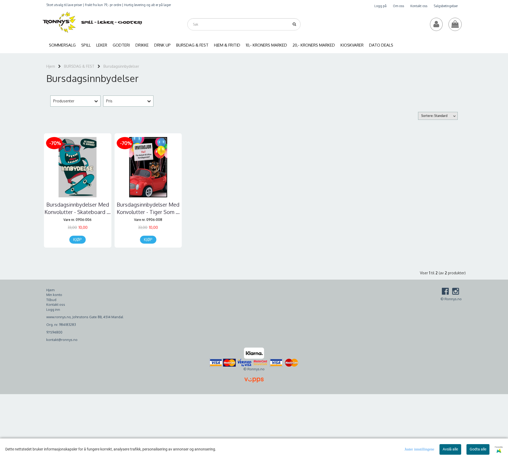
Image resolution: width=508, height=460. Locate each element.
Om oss (398, 6)
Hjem (50, 66)
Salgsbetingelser (446, 6)
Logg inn (53, 309)
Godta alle (478, 449)
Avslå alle (450, 449)
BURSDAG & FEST (79, 66)
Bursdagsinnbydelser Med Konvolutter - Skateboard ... (77, 208)
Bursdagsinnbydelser (121, 66)
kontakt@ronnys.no (62, 340)
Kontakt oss (418, 6)
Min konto (54, 295)
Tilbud (51, 300)
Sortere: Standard (434, 116)
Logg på (380, 6)
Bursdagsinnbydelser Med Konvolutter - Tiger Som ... (148, 208)
